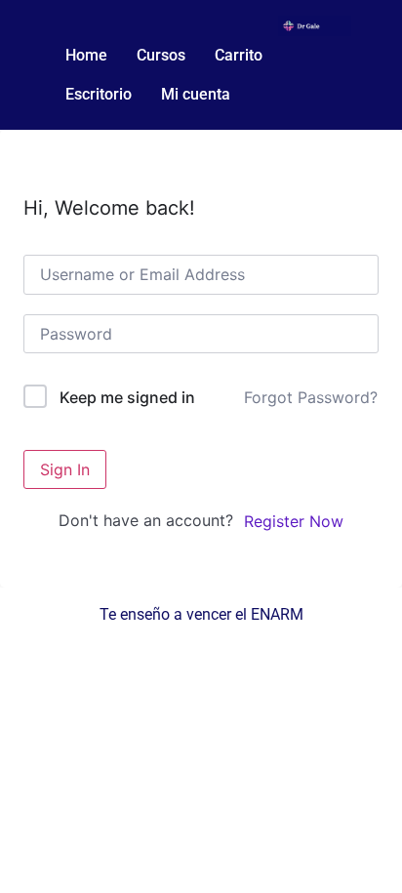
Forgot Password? (311, 397)
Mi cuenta (195, 94)
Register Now (293, 521)
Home (86, 55)
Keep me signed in (127, 397)
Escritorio (98, 94)
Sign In (65, 469)
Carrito (238, 55)
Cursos (161, 55)
